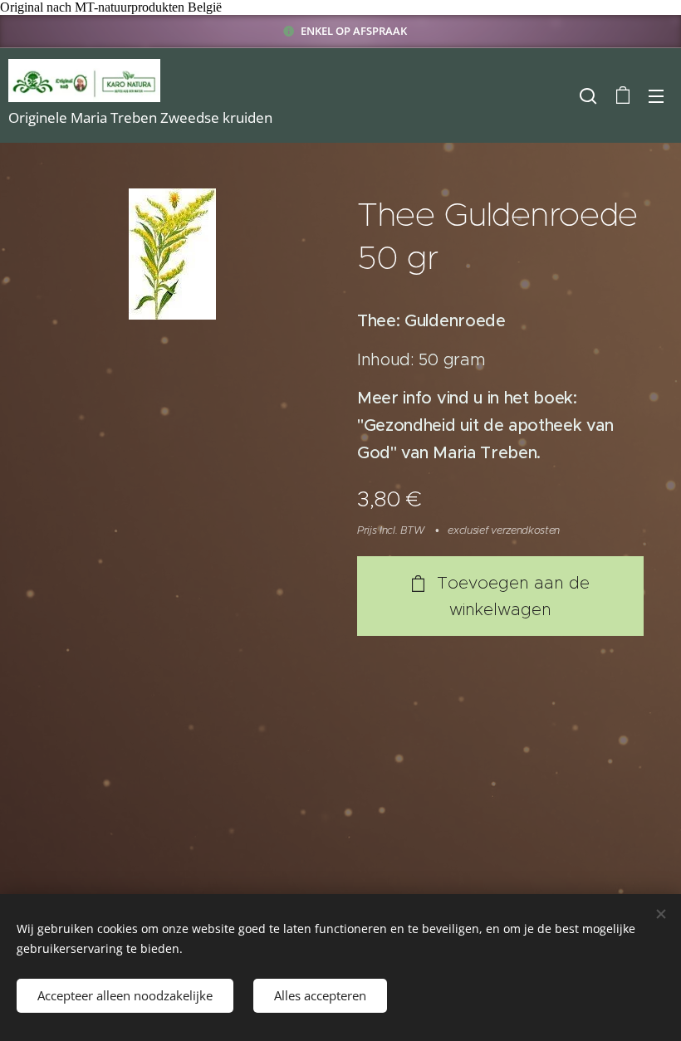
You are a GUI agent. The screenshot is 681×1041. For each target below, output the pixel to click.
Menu (656, 95)
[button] (588, 95)
